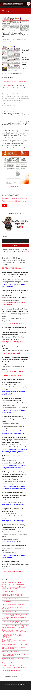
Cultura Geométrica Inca (10, 598)
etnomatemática (13, 98)
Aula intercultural (7, 591)
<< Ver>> (26, 251)
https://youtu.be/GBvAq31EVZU (13, 342)
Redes (19, 94)
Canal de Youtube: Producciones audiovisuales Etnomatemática (12, 594)
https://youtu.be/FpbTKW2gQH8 (13, 323)
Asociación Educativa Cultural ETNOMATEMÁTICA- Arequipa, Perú (13, 583)
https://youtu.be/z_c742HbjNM (12, 353)
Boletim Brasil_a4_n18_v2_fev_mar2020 (14, 81)
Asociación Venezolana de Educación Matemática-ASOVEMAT (14, 587)
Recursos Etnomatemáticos (11, 670)
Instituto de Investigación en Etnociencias (15, 644)
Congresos (7, 94)
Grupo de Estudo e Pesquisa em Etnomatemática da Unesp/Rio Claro (14, 630)
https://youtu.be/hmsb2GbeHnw (13, 571)
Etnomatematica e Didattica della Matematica (12, 607)
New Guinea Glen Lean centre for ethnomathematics (12, 659)
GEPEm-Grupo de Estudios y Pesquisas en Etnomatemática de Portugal (14, 622)
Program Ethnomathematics (14, 100)
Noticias (13, 94)
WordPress (21, 684)
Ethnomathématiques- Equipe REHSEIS (14, 604)
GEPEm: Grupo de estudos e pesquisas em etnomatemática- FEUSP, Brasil (14, 626)
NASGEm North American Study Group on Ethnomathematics (15, 655)
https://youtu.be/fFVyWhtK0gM (13, 521)
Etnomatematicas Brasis (9, 611)
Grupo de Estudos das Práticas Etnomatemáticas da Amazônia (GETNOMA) (12, 635)
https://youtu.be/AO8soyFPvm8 (13, 504)
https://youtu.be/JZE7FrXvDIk (12, 541)
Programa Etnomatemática (10, 103)
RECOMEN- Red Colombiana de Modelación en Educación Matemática (14, 666)
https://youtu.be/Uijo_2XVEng (12, 371)
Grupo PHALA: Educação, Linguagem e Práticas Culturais (14, 640)
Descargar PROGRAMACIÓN (11, 187)
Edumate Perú (6, 601)
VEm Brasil (12, 105)
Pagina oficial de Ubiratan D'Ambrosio (14, 663)
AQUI (9, 85)
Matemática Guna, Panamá (10, 651)
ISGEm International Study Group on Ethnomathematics (13, 647)
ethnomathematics (10, 96)
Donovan (15, 687)
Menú (7, 11)
